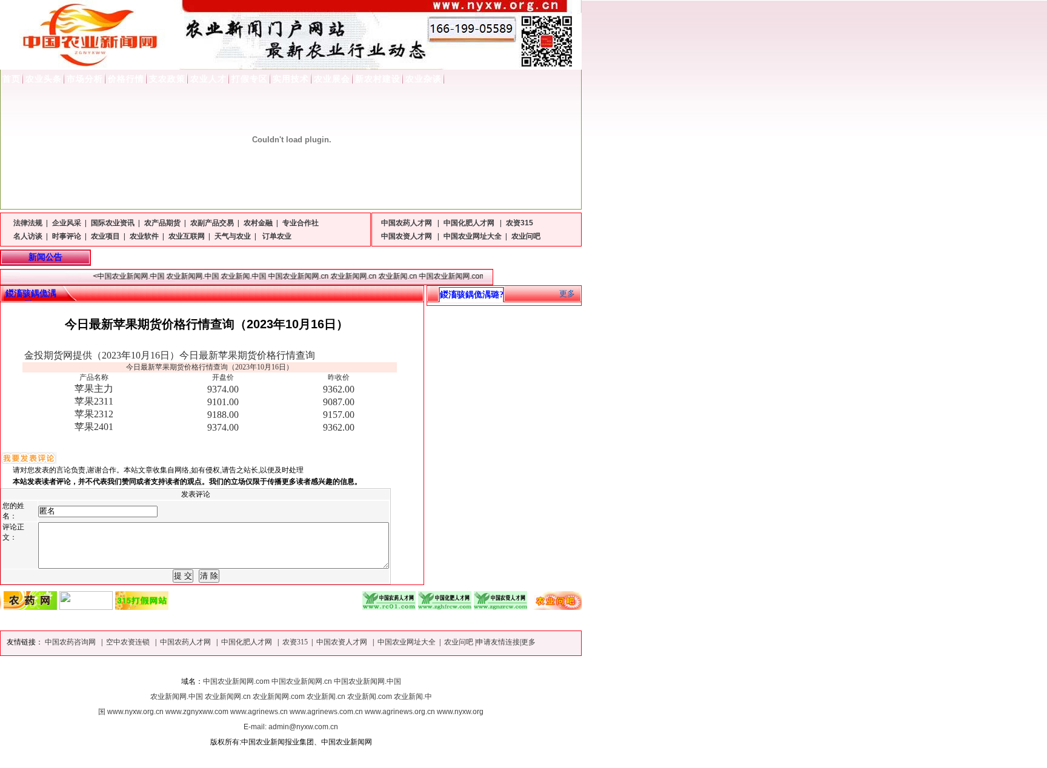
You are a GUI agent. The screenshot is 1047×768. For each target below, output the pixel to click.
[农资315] (131, 606)
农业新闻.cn (326, 696)
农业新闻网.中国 (176, 696)
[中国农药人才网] (378, 606)
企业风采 (66, 223)
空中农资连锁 (128, 642)
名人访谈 (27, 236)
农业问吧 (525, 236)
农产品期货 (162, 223)
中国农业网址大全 (473, 236)
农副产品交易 (212, 223)
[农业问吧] (545, 606)
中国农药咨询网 (71, 642)
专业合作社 (300, 223)
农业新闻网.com (279, 696)
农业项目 (105, 236)
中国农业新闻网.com (236, 681)
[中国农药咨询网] (75, 606)
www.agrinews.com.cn (326, 711)
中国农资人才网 (407, 236)
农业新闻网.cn (228, 696)
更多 (567, 293)
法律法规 (27, 223)
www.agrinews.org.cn (400, 711)
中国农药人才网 (407, 223)
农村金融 (258, 223)
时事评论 (66, 236)
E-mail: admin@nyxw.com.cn (291, 727)
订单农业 (276, 236)
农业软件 (144, 236)
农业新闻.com (369, 696)
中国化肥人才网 (470, 223)
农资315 (519, 223)
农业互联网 (186, 236)
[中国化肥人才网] (433, 606)
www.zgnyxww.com (196, 711)
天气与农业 (232, 236)
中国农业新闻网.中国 (367, 681)
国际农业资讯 (113, 223)
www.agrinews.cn (259, 711)
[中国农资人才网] (489, 606)
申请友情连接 (498, 642)
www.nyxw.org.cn (135, 711)
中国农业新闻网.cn (301, 681)
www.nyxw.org (460, 711)
